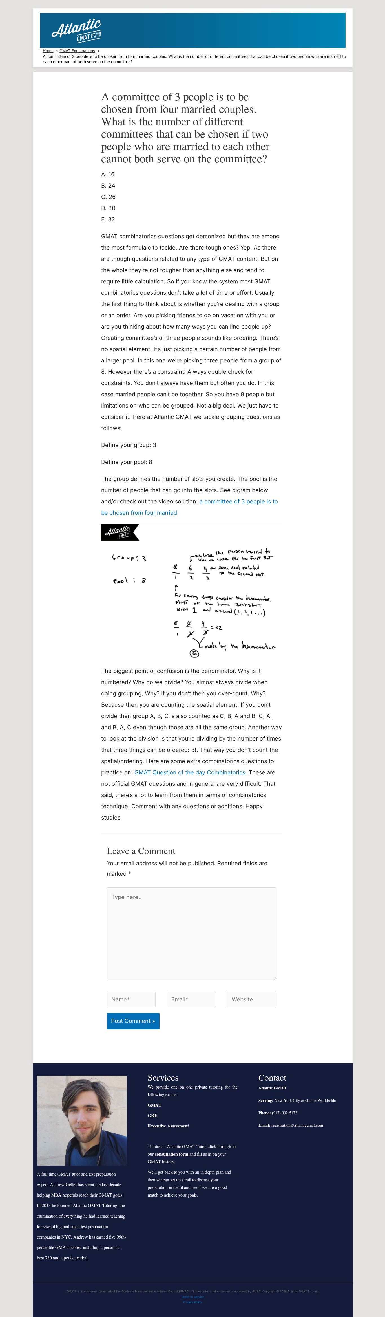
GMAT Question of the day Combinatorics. (190, 772)
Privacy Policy (192, 1302)
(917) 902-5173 (284, 1112)
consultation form (171, 1154)
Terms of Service (192, 1296)
